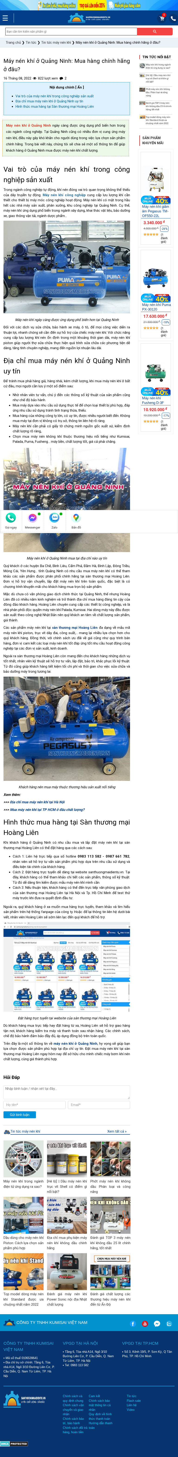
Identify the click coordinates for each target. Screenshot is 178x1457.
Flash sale (134, 1400)
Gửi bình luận (19, 1115)
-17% (166, 415)
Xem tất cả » (117, 1131)
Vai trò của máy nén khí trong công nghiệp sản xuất (55, 96)
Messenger (32, 527)
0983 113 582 (80, 1365)
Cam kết (94, 1396)
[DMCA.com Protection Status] (14, 1443)
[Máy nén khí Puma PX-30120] (156, 278)
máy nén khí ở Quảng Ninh (75, 1044)
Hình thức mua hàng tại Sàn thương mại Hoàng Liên (55, 106)
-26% (164, 228)
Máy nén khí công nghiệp (64, 195)
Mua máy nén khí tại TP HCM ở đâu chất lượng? (46, 810)
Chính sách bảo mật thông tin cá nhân (100, 1405)
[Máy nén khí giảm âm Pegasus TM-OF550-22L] (156, 181)
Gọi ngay (11, 527)
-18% (166, 322)
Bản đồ (76, 527)
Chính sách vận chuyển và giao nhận (73, 1409)
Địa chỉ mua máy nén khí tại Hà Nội (37, 802)
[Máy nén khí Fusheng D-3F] (156, 372)
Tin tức (132, 1396)
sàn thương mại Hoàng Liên (74, 628)
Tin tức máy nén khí (25, 1131)
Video (130, 1409)
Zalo (54, 527)
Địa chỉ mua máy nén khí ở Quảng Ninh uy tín (49, 101)
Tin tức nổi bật (156, 57)
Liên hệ (132, 1405)
